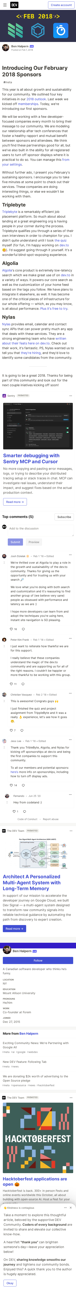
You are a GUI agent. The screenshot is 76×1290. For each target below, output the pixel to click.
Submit (15, 542)
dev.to (64, 245)
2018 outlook (36, 99)
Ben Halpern (19, 46)
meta (8, 82)
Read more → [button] (15, 502)
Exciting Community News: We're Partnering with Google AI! (35, 1047)
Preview (34, 542)
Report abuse (51, 819)
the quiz (61, 240)
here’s (14, 772)
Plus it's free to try (53, 308)
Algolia (7, 270)
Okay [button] (10, 1283)
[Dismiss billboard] (70, 1207)
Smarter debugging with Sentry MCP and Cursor (31, 458)
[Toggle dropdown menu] (71, 396)
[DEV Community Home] (14, 4)
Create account (61, 5)
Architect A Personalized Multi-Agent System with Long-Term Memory (32, 883)
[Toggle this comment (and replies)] (4, 562)
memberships (28, 104)
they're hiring (31, 353)
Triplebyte (9, 212)
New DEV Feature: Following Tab (24, 1064)
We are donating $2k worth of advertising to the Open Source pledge (35, 1080)
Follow (38, 960)
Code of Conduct (27, 819)
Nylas (6, 324)
